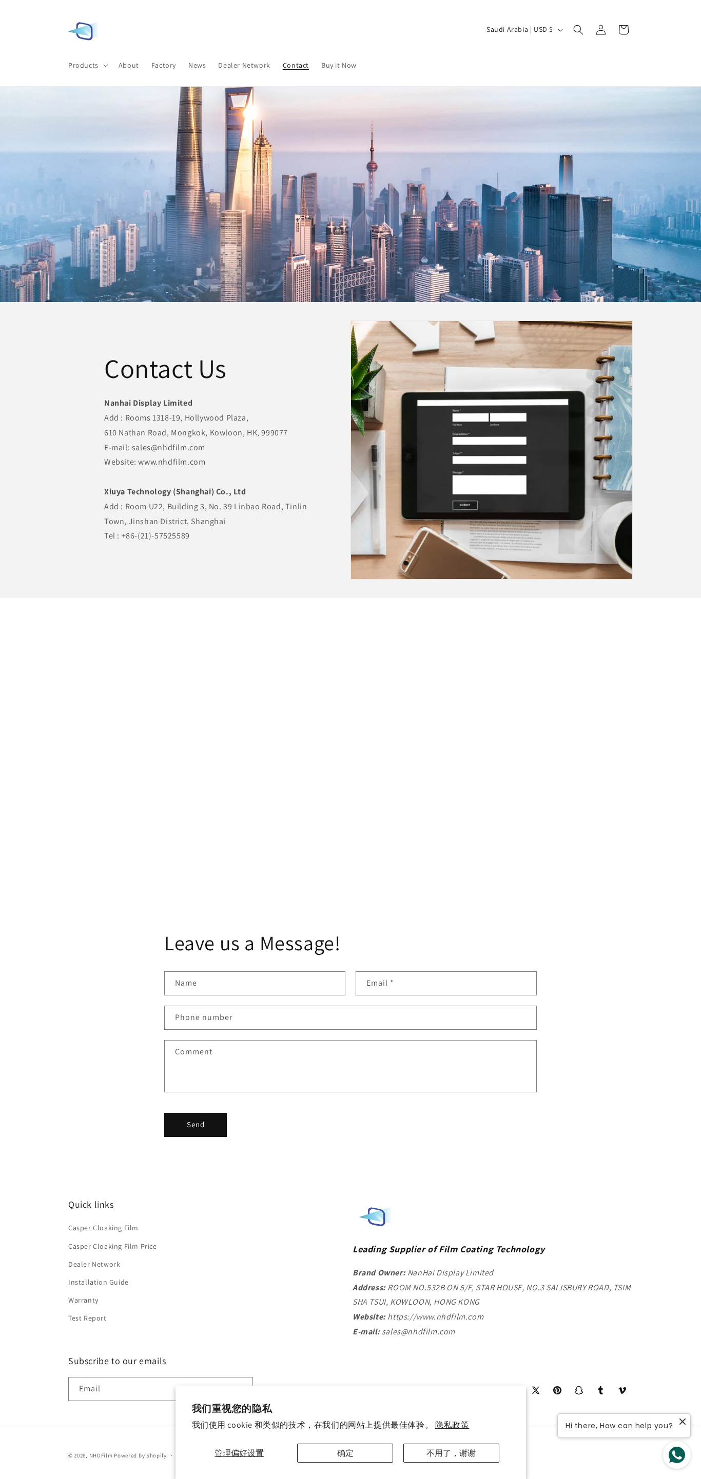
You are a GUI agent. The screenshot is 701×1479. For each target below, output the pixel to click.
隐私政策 (452, 1425)
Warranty (83, 1300)
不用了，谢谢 (451, 1453)
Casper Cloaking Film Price (112, 1246)
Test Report (87, 1318)
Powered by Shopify (140, 1455)
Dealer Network (94, 1264)
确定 (345, 1453)
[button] (87, 65)
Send (196, 1125)
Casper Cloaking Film (103, 1227)
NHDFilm (101, 1455)
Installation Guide (98, 1282)
